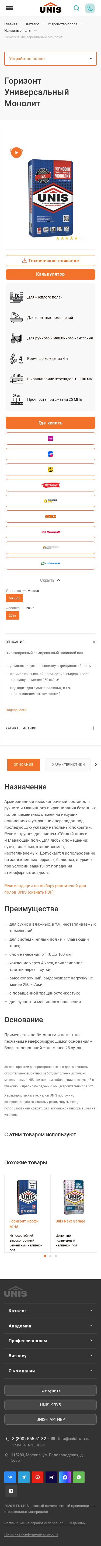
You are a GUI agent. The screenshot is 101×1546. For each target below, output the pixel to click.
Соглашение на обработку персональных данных (44, 1523)
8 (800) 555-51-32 (29, 1439)
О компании (22, 1370)
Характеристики (68, 765)
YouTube (37, 1477)
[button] (45, 1256)
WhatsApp (79, 1477)
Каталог (18, 1310)
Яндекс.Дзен (11, 1491)
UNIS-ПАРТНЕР (50, 1419)
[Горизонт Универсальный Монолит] (50, 198)
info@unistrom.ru (73, 1438)
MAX (65, 1477)
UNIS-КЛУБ (50, 1405)
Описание (23, 765)
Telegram (24, 1477)
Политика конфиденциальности (31, 1534)
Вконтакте (10, 1477)
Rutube (51, 1477)
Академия (20, 1326)
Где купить (50, 1390)
